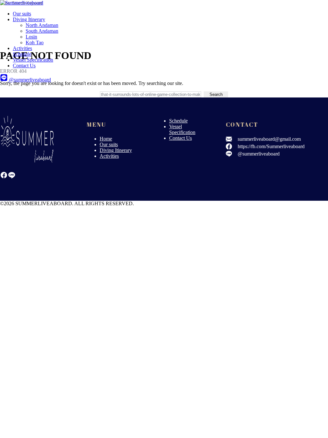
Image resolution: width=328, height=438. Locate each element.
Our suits (22, 13)
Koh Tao (35, 42)
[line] (11, 177)
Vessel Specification (33, 60)
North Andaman (42, 25)
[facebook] (4, 177)
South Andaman (42, 31)
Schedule (22, 54)
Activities (22, 48)
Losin (31, 36)
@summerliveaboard (29, 79)
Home (106, 138)
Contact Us (24, 65)
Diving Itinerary (29, 19)
